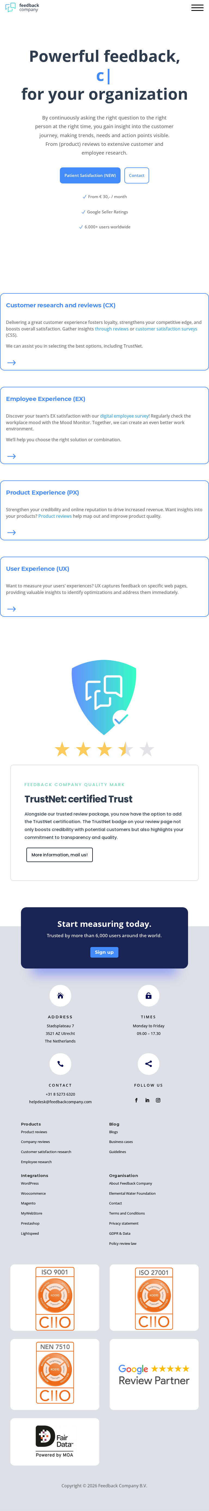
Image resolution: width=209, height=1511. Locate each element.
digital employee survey (124, 416)
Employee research (36, 1161)
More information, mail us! (60, 855)
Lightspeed (30, 1233)
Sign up (104, 952)
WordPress (30, 1183)
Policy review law (122, 1243)
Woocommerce (33, 1193)
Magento (28, 1203)
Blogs (113, 1131)
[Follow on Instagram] (158, 1100)
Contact (137, 175)
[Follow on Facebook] (136, 1100)
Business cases (121, 1141)
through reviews (112, 329)
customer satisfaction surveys (166, 329)
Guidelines (117, 1151)
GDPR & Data (119, 1233)
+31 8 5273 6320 (60, 1094)
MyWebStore (31, 1213)
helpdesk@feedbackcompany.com (60, 1101)
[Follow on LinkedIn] (147, 1100)
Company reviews (35, 1141)
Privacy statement (124, 1223)
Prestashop (30, 1223)
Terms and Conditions (127, 1213)
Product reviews (55, 516)
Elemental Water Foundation (132, 1193)
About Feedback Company (130, 1183)
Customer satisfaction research (46, 1151)
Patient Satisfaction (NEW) (90, 175)
